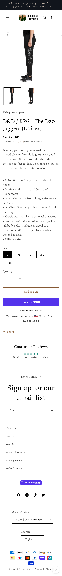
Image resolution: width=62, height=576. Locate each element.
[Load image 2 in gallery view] (30, 96)
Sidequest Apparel (25, 569)
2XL (9, 263)
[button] (7, 17)
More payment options (31, 310)
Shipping (19, 141)
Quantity (8, 271)
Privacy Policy (14, 460)
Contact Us (12, 436)
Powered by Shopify (44, 569)
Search (10, 444)
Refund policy (14, 468)
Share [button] (10, 331)
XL (42, 254)
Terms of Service (15, 452)
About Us (11, 428)
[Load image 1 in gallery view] (12, 96)
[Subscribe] (52, 410)
